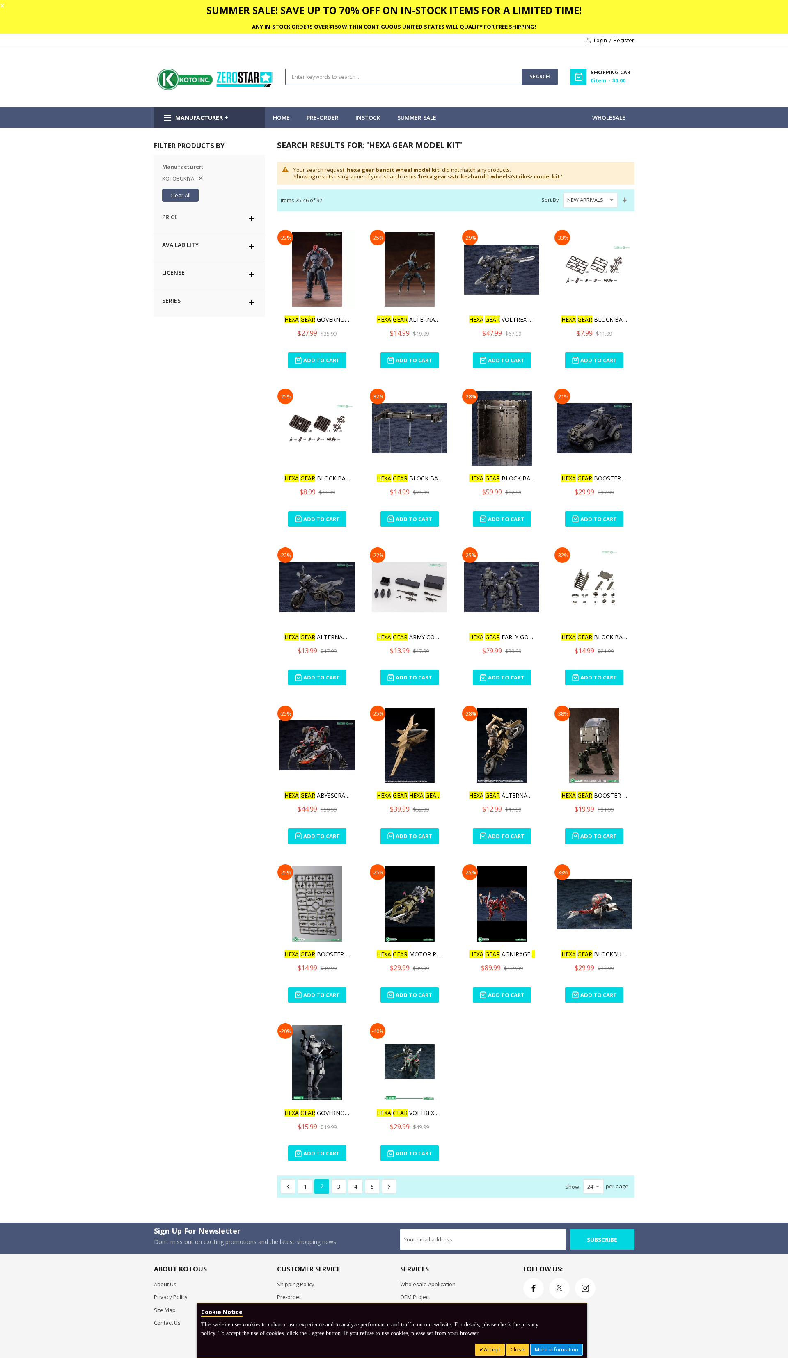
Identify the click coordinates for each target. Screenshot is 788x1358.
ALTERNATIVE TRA (409, 319)
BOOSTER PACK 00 (594, 478)
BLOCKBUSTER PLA (594, 954)
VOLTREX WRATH (502, 319)
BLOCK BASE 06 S (317, 478)
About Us (165, 1284)
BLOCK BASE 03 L (594, 637)
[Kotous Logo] (215, 88)
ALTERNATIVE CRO (317, 637)
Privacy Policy (171, 1297)
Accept (492, 1349)
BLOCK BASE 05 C (409, 478)
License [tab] (173, 273)
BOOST (409, 795)
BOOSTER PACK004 (594, 795)
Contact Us (167, 1322)
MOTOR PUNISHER (409, 954)
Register (624, 40)
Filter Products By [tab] (189, 145)
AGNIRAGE (502, 954)
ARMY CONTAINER (409, 637)
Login (600, 40)
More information (556, 1349)
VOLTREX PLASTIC (409, 1113)
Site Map (165, 1310)
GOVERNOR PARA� (317, 1113)
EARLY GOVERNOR (502, 637)
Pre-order (289, 1297)
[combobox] (404, 77)
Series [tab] (171, 300)
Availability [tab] (180, 245)
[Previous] (288, 1186)
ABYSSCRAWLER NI (317, 795)
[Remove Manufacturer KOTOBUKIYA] (200, 178)
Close (518, 1349)
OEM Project (415, 1297)
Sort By (550, 199)
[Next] (389, 1186)
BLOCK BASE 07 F (594, 319)
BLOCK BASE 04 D (502, 478)
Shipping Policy (295, 1284)
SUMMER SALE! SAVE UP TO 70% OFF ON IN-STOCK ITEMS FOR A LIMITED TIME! (394, 10)
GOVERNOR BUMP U (317, 319)
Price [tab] (170, 217)
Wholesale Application (428, 1284)
